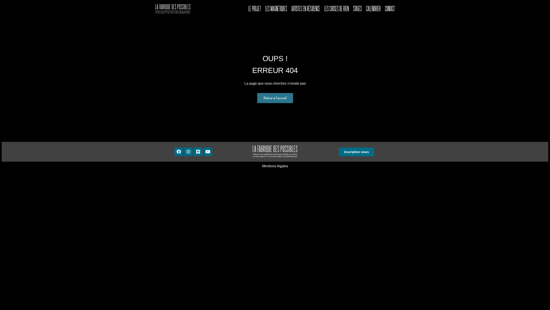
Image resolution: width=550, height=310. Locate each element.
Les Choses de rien (336, 8)
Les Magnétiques (276, 8)
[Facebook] (178, 151)
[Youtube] (207, 151)
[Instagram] (188, 151)
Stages (357, 8)
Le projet (254, 8)
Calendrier (373, 8)
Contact (390, 8)
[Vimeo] (198, 151)
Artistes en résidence (305, 8)
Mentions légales (275, 166)
